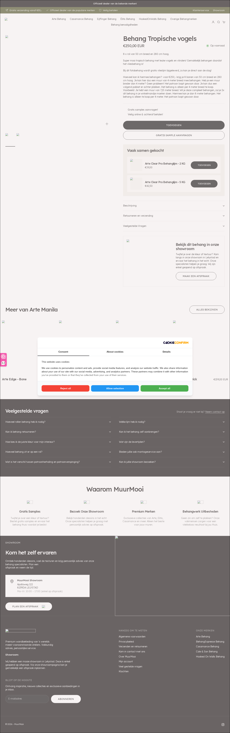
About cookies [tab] (115, 351)
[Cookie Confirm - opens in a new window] (175, 342)
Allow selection (115, 388)
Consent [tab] (63, 351)
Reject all (65, 388)
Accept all (164, 388)
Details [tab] (167, 351)
